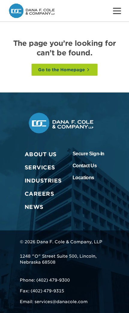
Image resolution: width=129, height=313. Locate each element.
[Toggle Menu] (117, 11)
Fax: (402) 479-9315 (42, 290)
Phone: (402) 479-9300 (45, 280)
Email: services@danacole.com (54, 301)
